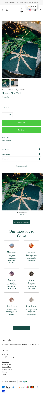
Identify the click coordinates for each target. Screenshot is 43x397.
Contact (4, 374)
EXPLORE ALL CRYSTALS (21, 222)
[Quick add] (5, 208)
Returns (4, 372)
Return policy (6, 159)
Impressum (5, 362)
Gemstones (5, 149)
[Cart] (40, 10)
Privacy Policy (6, 367)
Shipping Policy (7, 369)
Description (5, 137)
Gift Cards (10, 90)
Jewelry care (6, 154)
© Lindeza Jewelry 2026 (9, 381)
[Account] (35, 10)
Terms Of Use (6, 364)
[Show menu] (3, 10)
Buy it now (21, 130)
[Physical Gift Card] (5, 83)
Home (3, 90)
